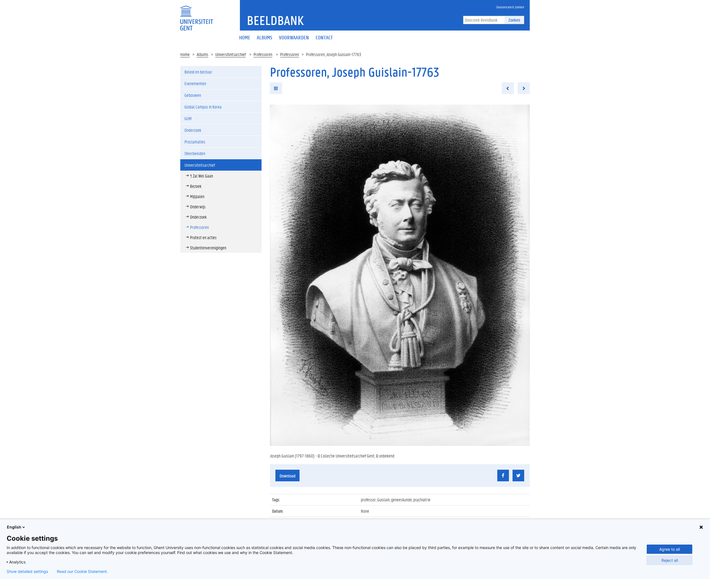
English (14, 527)
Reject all (669, 560)
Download (287, 476)
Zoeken (514, 20)
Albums (202, 54)
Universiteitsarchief (230, 54)
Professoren (262, 54)
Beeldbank (275, 20)
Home (185, 54)
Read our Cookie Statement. (82, 571)
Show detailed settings (27, 571)
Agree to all (669, 549)
